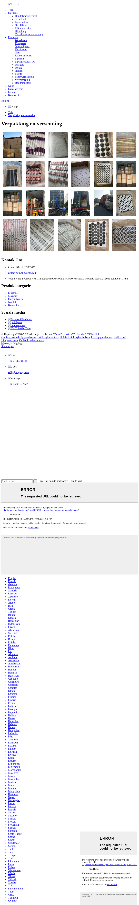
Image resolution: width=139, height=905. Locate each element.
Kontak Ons (14, 95)
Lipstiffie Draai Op (25, 61)
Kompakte (20, 43)
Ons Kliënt (21, 25)
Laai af (12, 92)
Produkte (13, 37)
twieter (21, 325)
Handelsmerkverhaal (26, 16)
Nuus (11, 85)
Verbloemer (21, 49)
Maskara (19, 64)
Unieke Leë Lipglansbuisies (75, 337)
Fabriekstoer (21, 22)
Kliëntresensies (23, 28)
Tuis (10, 9)
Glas (17, 52)
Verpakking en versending (29, 34)
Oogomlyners (22, 46)
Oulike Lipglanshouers (31, 340)
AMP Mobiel (92, 334)
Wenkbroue (21, 40)
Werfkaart (77, 334)
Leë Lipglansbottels (47, 337)
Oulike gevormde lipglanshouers (18, 337)
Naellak (19, 70)
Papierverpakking (24, 76)
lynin (19, 322)
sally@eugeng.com (18, 372)
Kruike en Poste (23, 55)
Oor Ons (12, 12)
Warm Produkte (61, 334)
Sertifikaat (20, 19)
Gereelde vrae (15, 89)
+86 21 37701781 (17, 360)
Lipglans (19, 58)
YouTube (26, 328)
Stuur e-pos (7, 346)
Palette (18, 73)
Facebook (26, 319)
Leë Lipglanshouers (101, 337)
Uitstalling (20, 31)
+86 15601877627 (18, 383)
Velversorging (22, 79)
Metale (18, 67)
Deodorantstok (23, 82)
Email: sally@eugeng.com (22, 272)
